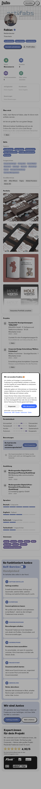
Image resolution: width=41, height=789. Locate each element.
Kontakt (17, 412)
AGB (13, 412)
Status (29, 412)
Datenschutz (7, 412)
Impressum (24, 412)
